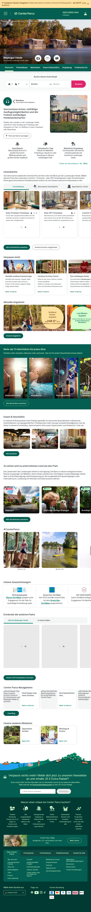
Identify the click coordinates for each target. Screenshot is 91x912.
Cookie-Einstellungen (74, 870)
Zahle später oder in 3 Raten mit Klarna (33, 874)
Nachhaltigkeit (13, 870)
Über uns (11, 867)
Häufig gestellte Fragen (32, 863)
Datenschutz (70, 867)
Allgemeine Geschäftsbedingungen (74, 860)
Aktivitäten (35, 67)
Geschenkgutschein (53, 871)
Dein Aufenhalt (13, 878)
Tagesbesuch (51, 868)
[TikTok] (45, 893)
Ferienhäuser (22, 67)
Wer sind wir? (12, 859)
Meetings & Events (53, 859)
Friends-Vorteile (32, 870)
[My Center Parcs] (85, 14)
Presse (10, 875)
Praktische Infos (82, 67)
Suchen (78, 84)
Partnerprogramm (33, 867)
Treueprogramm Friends (13, 863)
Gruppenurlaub (51, 862)
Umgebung (67, 67)
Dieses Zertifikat (13, 598)
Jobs (9, 872)
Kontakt (29, 859)
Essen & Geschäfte (51, 67)
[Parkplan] (57, 58)
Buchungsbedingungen (42, 785)
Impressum (70, 864)
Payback (49, 865)
